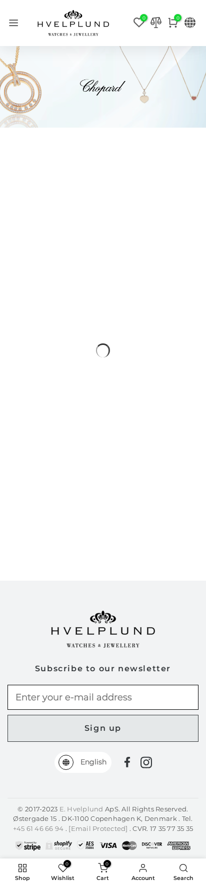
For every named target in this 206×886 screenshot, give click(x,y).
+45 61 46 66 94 (39, 828)
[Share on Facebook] (127, 762)
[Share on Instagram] (146, 762)
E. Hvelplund (82, 809)
